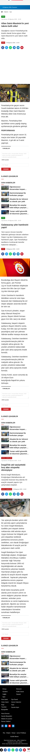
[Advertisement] (15, 66)
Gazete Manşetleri (6, 716)
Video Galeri (5, 702)
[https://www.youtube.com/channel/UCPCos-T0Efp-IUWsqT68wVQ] (9, 726)
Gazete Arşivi (15, 707)
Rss (4, 733)
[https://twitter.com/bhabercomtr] (2, 726)
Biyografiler (4, 709)
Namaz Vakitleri (6, 721)
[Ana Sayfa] (2, 12)
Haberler (6, 12)
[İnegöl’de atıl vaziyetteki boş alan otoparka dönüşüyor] (15, 507)
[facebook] (2, 47)
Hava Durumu (5, 713)
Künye (14, 733)
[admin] (13, 726)
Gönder (6, 169)
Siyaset (18, 694)
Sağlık (4, 694)
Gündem (5, 691)
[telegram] (14, 47)
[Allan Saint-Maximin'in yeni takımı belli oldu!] (15, 93)
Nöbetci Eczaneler (6, 718)
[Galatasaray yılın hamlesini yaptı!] (15, 267)
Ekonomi (19, 689)
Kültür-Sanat (20, 691)
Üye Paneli (14, 699)
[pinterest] (21, 47)
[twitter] (6, 47)
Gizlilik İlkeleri (14, 736)
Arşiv (12, 704)
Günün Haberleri (16, 702)
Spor (11, 12)
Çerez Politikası (21, 733)
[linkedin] (18, 47)
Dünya (4, 689)
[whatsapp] (10, 47)
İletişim (8, 733)
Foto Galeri (4, 699)
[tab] (6, 148)
